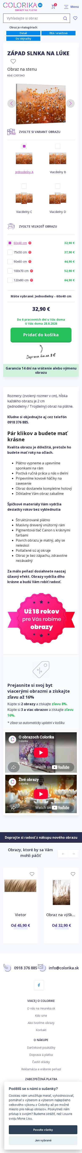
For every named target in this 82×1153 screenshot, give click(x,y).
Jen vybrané (43, 1140)
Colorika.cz (22, 7)
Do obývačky (23, 38)
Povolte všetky (43, 1129)
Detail (23, 33)
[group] (41, 103)
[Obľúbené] (75, 18)
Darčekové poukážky (41, 1047)
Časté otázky (41, 1062)
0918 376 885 (17, 422)
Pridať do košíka (41, 335)
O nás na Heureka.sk (41, 1008)
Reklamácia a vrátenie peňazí (41, 1069)
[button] (11, 103)
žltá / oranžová (58, 33)
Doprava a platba (41, 1055)
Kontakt (41, 1030)
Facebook (39, 985)
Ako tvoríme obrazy (41, 1023)
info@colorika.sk (64, 967)
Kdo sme (41, 1016)
